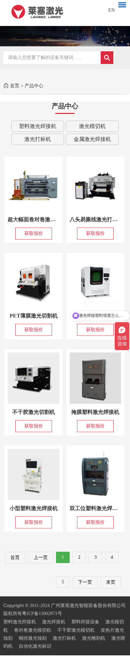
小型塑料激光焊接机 (34, 508)
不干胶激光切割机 (33, 412)
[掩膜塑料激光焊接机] (95, 378)
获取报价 (33, 233)
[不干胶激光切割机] (33, 378)
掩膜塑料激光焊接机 (95, 412)
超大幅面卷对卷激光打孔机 (40, 219)
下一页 (85, 582)
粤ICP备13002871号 (42, 613)
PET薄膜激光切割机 (34, 316)
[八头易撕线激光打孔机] (95, 185)
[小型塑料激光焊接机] (33, 474)
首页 (14, 85)
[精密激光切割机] (95, 282)
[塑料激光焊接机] (65, 11)
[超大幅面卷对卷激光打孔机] (33, 185)
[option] (65, 36)
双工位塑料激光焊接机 (96, 508)
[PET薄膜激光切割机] (33, 282)
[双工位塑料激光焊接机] (95, 474)
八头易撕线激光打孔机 (96, 219)
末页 (110, 582)
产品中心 (34, 85)
